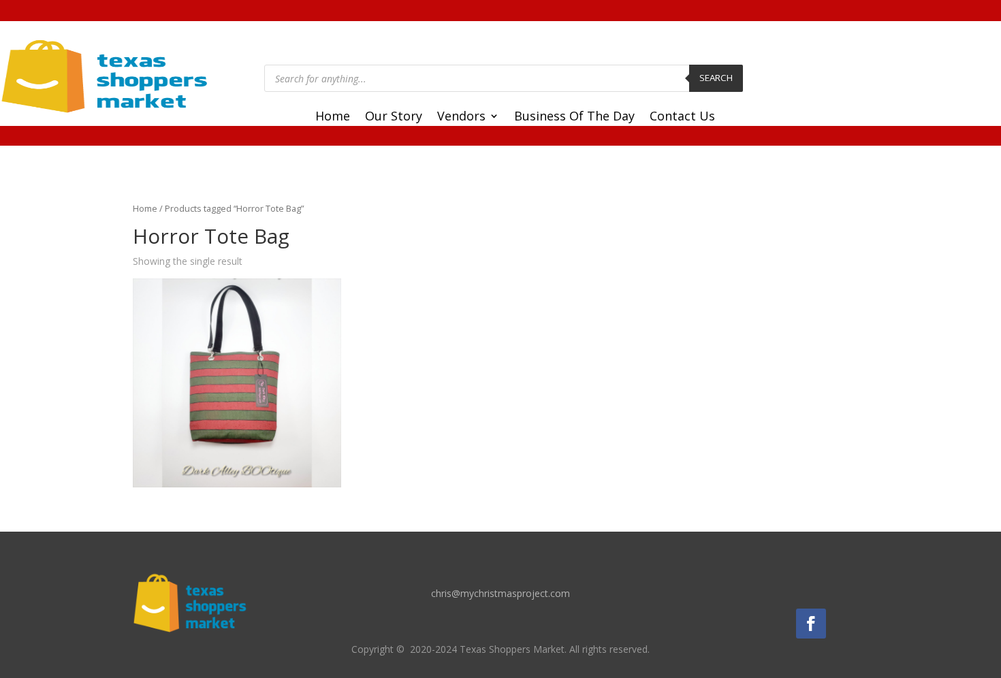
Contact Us (682, 117)
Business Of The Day (574, 117)
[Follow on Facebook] (811, 624)
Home (332, 117)
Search (716, 77)
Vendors (461, 117)
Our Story (393, 117)
